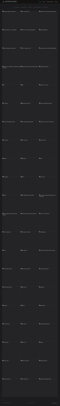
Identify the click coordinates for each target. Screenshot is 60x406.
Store (56, 1)
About (44, 1)
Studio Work (17, 7)
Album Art (30, 7)
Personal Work (24, 7)
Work (40, 1)
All (13, 7)
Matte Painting (45, 7)
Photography (50, 1)
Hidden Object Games (37, 7)
